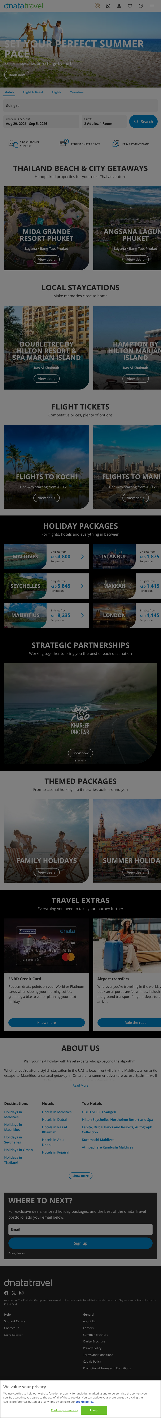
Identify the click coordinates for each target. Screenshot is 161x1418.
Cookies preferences (64, 1410)
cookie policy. (85, 1402)
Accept (94, 1410)
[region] (80, 1399)
